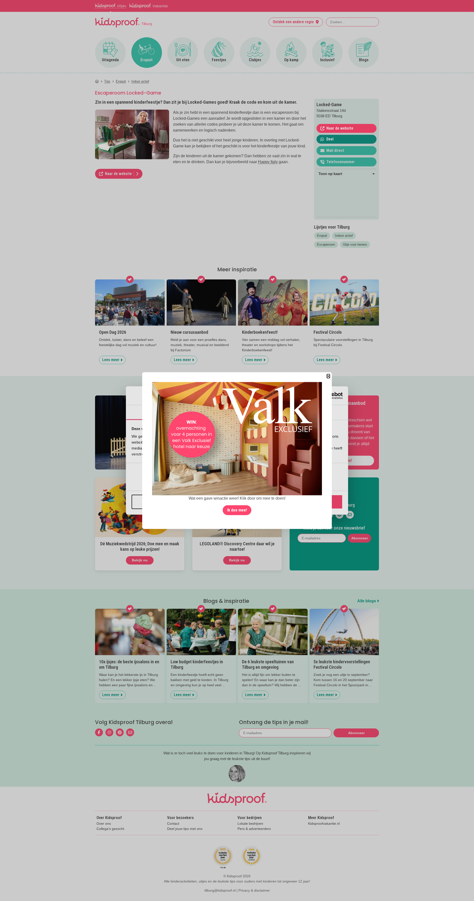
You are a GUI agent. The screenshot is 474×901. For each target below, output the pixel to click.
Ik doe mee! (237, 510)
